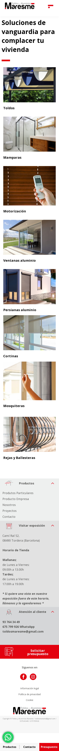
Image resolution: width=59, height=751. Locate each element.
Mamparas (12, 157)
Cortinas (10, 356)
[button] (29, 483)
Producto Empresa (15, 499)
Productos (26, 483)
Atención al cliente (32, 612)
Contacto (8, 517)
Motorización (14, 211)
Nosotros (9, 505)
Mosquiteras (14, 406)
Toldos (9, 108)
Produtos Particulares (17, 493)
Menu (51, 5)
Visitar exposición (31, 525)
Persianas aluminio (19, 310)
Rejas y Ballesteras (19, 457)
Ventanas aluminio (19, 260)
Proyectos (9, 511)
